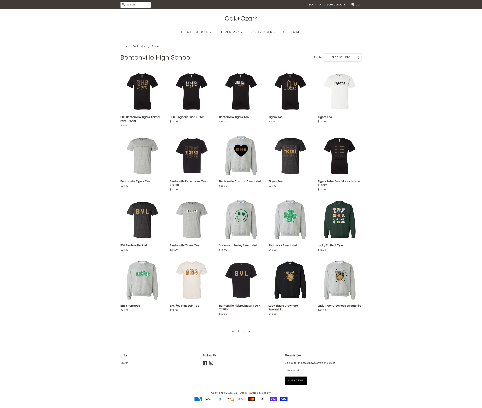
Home (123, 46)
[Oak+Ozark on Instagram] (211, 363)
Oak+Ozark (241, 18)
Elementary (230, 32)
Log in (313, 4)
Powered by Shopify (259, 392)
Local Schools (195, 32)
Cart (359, 4)
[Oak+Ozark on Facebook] (205, 363)
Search (124, 362)
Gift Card (291, 32)
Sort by (317, 57)
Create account (334, 4)
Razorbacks (262, 32)
